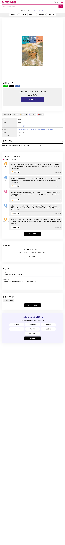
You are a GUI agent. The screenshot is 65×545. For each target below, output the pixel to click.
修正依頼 (48, 329)
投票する (33, 100)
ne (5, 180)
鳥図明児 (5, 300)
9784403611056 (31, 129)
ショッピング (25, 10)
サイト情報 (32, 329)
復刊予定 (16, 324)
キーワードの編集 (32, 305)
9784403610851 (22, 129)
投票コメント (32, 14)
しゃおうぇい (5, 166)
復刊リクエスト (39, 10)
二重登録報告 (32, 333)
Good (16, 172)
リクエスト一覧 (14, 14)
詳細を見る (32, 338)
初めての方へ (51, 14)
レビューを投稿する (32, 257)
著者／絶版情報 (32, 324)
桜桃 (6, 194)
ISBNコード (17, 329)
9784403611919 (48, 129)
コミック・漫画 (21, 126)
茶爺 (6, 207)
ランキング (23, 14)
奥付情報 (48, 324)
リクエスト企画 (42, 14)
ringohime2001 (5, 221)
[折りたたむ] (62, 140)
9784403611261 (39, 129)
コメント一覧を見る (32, 234)
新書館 (11, 300)
